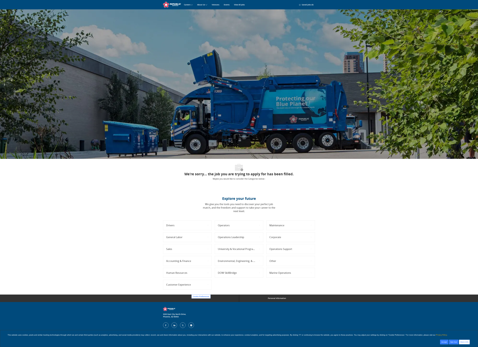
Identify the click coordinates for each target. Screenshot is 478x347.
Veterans (215, 4)
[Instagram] (191, 325)
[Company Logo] (172, 5)
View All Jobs (239, 4)
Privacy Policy (441, 335)
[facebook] (166, 325)
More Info (464, 342)
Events (227, 4)
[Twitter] (182, 325)
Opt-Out (453, 342)
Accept (444, 342)
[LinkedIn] (174, 325)
